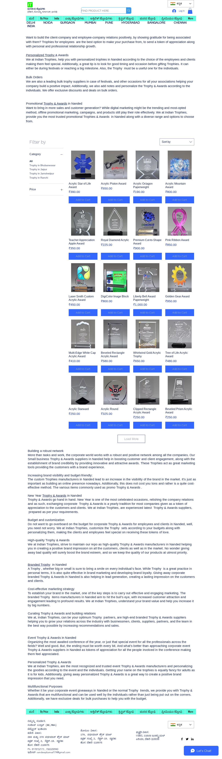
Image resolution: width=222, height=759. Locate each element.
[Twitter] (187, 739)
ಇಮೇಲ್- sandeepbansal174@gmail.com (49, 752)
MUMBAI (91, 22)
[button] (190, 11)
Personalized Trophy (40, 55)
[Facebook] (182, 739)
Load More (131, 439)
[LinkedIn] (192, 739)
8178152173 (38, 749)
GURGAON (68, 22)
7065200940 (52, 749)
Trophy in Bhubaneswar (42, 165)
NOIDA (49, 22)
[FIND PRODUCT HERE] (128, 10)
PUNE (110, 22)
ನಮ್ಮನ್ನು (31, 721)
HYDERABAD (132, 22)
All (31, 161)
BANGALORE (157, 22)
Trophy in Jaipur (38, 169)
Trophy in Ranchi (38, 177)
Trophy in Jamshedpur (41, 173)
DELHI (32, 22)
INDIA (31, 26)
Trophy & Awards (55, 103)
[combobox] (177, 141)
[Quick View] (83, 165)
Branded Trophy (39, 564)
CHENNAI (180, 22)
